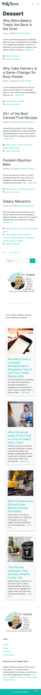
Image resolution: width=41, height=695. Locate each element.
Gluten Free (17, 228)
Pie (31, 145)
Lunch (26, 145)
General (16, 56)
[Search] (32, 260)
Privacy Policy (8, 655)
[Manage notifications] (36, 690)
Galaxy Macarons (17, 201)
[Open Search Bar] (33, 4)
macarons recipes (16, 241)
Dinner (20, 145)
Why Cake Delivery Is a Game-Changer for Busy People (20, 72)
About (5, 648)
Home (5, 645)
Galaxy (8, 235)
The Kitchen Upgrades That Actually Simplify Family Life (19, 572)
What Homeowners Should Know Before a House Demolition (20, 506)
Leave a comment (13, 59)
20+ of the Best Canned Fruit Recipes (20, 115)
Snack (17, 148)
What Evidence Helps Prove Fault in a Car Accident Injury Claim (19, 437)
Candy (8, 189)
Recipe (5, 148)
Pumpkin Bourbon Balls (17, 162)
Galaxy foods (17, 235)
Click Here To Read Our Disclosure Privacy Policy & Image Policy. (20, 677)
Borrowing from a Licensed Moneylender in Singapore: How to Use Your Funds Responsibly (20, 367)
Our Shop (6, 651)
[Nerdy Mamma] (10, 4)
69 (11, 252)
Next (17, 252)
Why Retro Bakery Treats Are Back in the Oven (17, 25)
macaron (27, 235)
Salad (11, 148)
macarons (27, 228)
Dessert (9, 56)
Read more (29, 50)
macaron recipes (9, 238)
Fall (20, 189)
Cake (8, 101)
